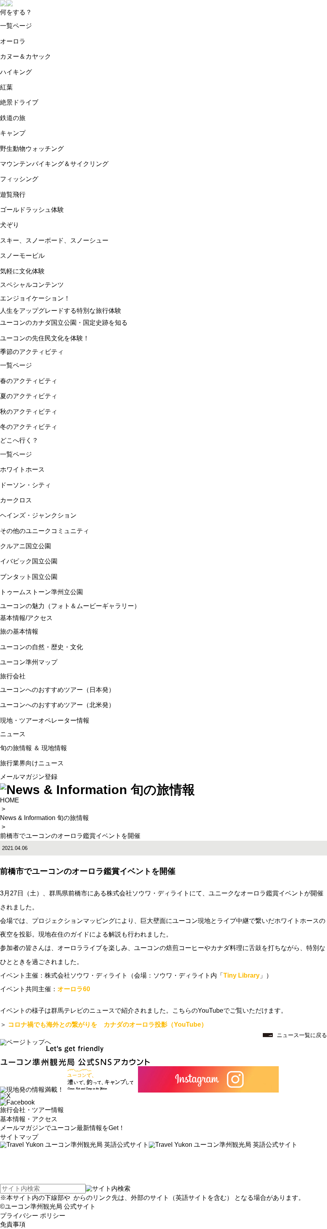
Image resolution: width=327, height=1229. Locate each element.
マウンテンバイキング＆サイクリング (54, 163)
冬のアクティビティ (28, 426)
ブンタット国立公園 (28, 576)
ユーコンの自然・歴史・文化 (41, 647)
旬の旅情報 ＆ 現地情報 (33, 748)
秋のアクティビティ (28, 411)
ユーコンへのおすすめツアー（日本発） (57, 689)
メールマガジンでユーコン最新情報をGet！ (62, 1127)
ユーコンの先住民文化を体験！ (44, 338)
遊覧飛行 (13, 194)
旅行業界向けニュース (32, 763)
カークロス (16, 500)
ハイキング (16, 72)
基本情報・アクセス (28, 1119)
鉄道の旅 (13, 118)
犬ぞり (9, 224)
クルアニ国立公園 (25, 546)
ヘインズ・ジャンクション (38, 515)
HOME (9, 800)
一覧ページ (16, 25)
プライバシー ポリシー (32, 1215)
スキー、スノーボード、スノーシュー (54, 240)
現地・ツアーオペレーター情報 (44, 720)
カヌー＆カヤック (25, 56)
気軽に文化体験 (22, 271)
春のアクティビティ (28, 380)
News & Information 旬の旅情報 (44, 817)
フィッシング (19, 179)
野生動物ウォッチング (32, 148)
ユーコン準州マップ (28, 662)
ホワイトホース (22, 469)
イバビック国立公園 (28, 561)
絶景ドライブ (19, 102)
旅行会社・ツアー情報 (32, 1109)
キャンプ (13, 133)
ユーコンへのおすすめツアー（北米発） (57, 704)
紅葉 (6, 87)
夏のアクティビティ (28, 396)
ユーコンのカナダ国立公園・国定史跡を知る (64, 322)
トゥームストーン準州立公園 (41, 592)
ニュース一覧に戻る (302, 1035)
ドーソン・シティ (25, 485)
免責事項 (13, 1224)
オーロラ (13, 41)
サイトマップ (19, 1137)
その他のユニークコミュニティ (44, 531)
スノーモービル (22, 255)
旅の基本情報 (19, 631)
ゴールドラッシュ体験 (32, 209)
